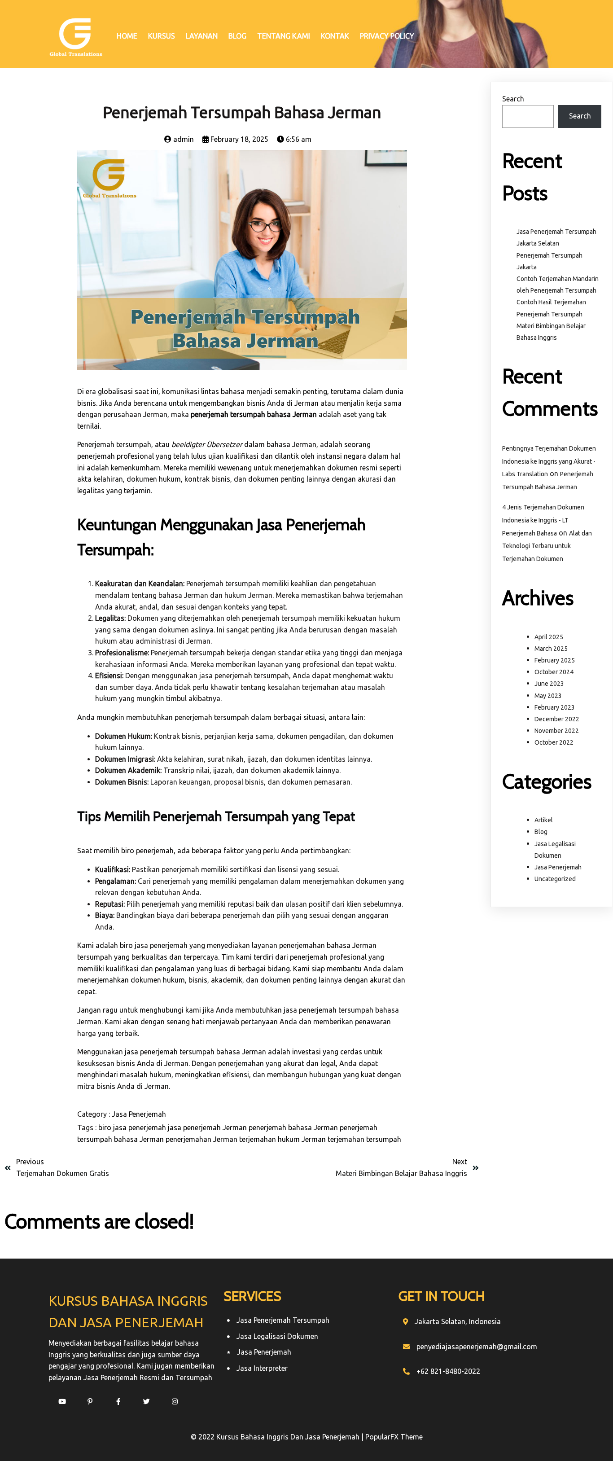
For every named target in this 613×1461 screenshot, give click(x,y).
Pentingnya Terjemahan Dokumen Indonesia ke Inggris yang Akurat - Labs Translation (549, 461)
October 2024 (554, 672)
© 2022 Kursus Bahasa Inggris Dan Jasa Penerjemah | (278, 1437)
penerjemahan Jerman (202, 1139)
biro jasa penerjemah (133, 1127)
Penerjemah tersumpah (114, 444)
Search (513, 99)
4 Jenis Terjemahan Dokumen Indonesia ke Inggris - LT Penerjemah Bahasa (543, 520)
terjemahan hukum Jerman (283, 1139)
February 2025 (554, 660)
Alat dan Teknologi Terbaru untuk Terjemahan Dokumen (547, 546)
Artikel (543, 820)
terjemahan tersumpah (364, 1139)
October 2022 (554, 742)
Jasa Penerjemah (139, 1114)
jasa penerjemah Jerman (208, 1127)
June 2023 (549, 683)
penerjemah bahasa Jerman (294, 1127)
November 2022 (556, 730)
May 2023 (548, 695)
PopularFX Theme (394, 1437)
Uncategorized (555, 878)
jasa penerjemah (161, 945)
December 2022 (556, 719)
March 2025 (551, 648)
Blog (540, 831)
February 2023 (554, 707)
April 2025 (548, 637)
